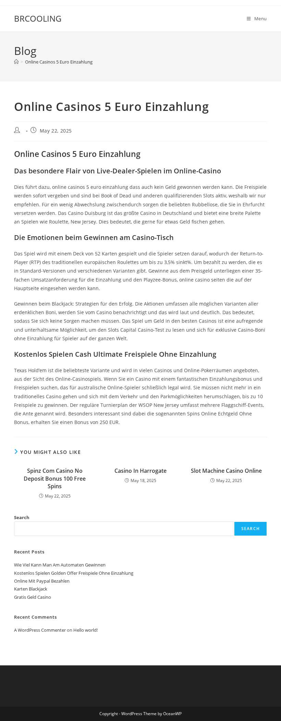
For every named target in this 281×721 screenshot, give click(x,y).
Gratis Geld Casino (32, 597)
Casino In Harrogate (140, 470)
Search (21, 517)
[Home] (16, 62)
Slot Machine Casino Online (226, 470)
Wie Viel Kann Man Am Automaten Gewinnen (60, 565)
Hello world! (85, 630)
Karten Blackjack (30, 589)
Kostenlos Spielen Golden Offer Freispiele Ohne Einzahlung (73, 573)
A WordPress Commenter (40, 630)
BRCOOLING (37, 18)
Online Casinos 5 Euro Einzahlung (59, 62)
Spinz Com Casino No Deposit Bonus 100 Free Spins (55, 478)
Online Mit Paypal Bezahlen (42, 581)
